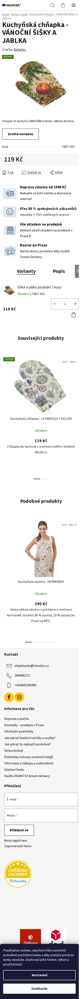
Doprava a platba (16, 718)
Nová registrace (15, 840)
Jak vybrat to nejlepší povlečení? (27, 744)
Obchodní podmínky (18, 731)
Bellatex (20, 49)
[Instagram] (19, 697)
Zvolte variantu (20, 134)
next (77, 384)
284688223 (22, 675)
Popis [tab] (59, 271)
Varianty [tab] (26, 271)
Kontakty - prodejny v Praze (24, 725)
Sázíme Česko (14, 769)
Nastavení (39, 975)
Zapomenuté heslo (18, 846)
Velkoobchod (13, 750)
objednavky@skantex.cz (32, 665)
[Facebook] (9, 697)
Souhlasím (39, 988)
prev (4, 384)
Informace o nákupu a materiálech (28, 763)
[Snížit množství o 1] (54, 304)
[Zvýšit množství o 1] (75, 304)
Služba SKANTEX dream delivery (27, 776)
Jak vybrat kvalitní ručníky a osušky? (30, 738)
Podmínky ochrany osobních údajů (28, 757)
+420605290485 (26, 685)
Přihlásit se (19, 830)
